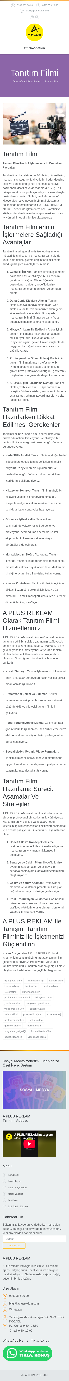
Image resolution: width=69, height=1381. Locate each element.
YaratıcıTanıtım (12, 1003)
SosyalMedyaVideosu (38, 1003)
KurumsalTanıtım (31, 991)
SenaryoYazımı (38, 1008)
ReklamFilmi (10, 991)
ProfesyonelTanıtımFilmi (17, 997)
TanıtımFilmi (31, 986)
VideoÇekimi (11, 1014)
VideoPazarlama (37, 1036)
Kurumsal (13, 1174)
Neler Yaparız (15, 1193)
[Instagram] (32, 17)
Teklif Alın (13, 1200)
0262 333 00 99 (25, 5)
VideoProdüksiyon (14, 1008)
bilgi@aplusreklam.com (38, 10)
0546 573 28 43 (50, 5)
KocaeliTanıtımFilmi (41, 1031)
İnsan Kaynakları (17, 1187)
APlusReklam (56, 980)
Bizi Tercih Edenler (18, 1206)
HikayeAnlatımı (43, 997)
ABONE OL (14, 1245)
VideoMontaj (54, 1014)
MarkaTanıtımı (34, 1025)
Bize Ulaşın (14, 1181)
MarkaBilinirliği (36, 980)
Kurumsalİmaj (11, 986)
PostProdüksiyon (32, 1014)
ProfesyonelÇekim (14, 1020)
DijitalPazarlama (13, 980)
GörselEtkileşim (12, 1025)
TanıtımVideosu (51, 986)
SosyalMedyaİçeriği (15, 1031)
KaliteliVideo (36, 1020)
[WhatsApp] (37, 17)
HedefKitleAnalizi (13, 1036)
